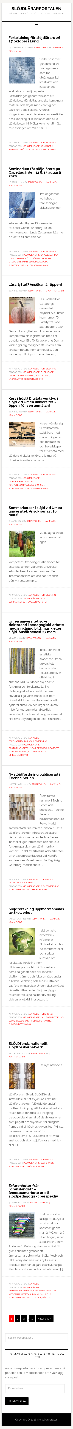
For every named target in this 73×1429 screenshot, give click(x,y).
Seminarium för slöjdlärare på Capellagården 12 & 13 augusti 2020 (35, 172)
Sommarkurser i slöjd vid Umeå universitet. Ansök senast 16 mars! (35, 511)
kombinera (47, 146)
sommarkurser (17, 602)
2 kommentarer (55, 291)
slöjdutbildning (33, 379)
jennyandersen (48, 1290)
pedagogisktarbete (48, 748)
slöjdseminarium (19, 265)
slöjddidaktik (24, 1021)
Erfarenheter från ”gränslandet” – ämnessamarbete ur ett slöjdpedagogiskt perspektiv (33, 1191)
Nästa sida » (44, 1318)
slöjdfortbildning (31, 149)
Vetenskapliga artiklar (22, 882)
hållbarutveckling (52, 1017)
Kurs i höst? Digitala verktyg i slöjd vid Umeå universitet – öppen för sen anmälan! (33, 402)
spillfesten (49, 149)
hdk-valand (42, 375)
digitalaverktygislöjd (21, 481)
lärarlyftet (16, 379)
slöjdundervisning (20, 889)
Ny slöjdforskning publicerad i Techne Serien (34, 776)
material (14, 149)
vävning (47, 1297)
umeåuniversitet (37, 602)
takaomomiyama (39, 265)
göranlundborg (41, 258)
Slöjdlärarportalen (36, 8)
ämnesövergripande (20, 1290)
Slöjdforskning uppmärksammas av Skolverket (36, 911)
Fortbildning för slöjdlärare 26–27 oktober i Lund (36, 39)
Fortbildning (48, 142)
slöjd (44, 598)
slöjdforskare (17, 1166)
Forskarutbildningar (21, 741)
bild (35, 1290)
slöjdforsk (47, 1163)
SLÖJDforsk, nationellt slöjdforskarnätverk (28, 1045)
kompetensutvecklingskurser (26, 485)
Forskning (41, 741)
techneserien (39, 889)
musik (40, 1294)
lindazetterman (18, 262)
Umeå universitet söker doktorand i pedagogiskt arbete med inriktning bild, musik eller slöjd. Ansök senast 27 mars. (36, 626)
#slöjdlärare (31, 146)
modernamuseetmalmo (22, 1294)
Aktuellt (34, 142)
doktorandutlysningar (22, 748)
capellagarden (49, 255)
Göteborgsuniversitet (21, 375)
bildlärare (47, 372)
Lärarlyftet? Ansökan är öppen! (35, 284)
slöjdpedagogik (38, 262)
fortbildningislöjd (20, 258)
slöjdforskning (18, 751)
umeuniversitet (40, 488)
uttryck (36, 1297)
